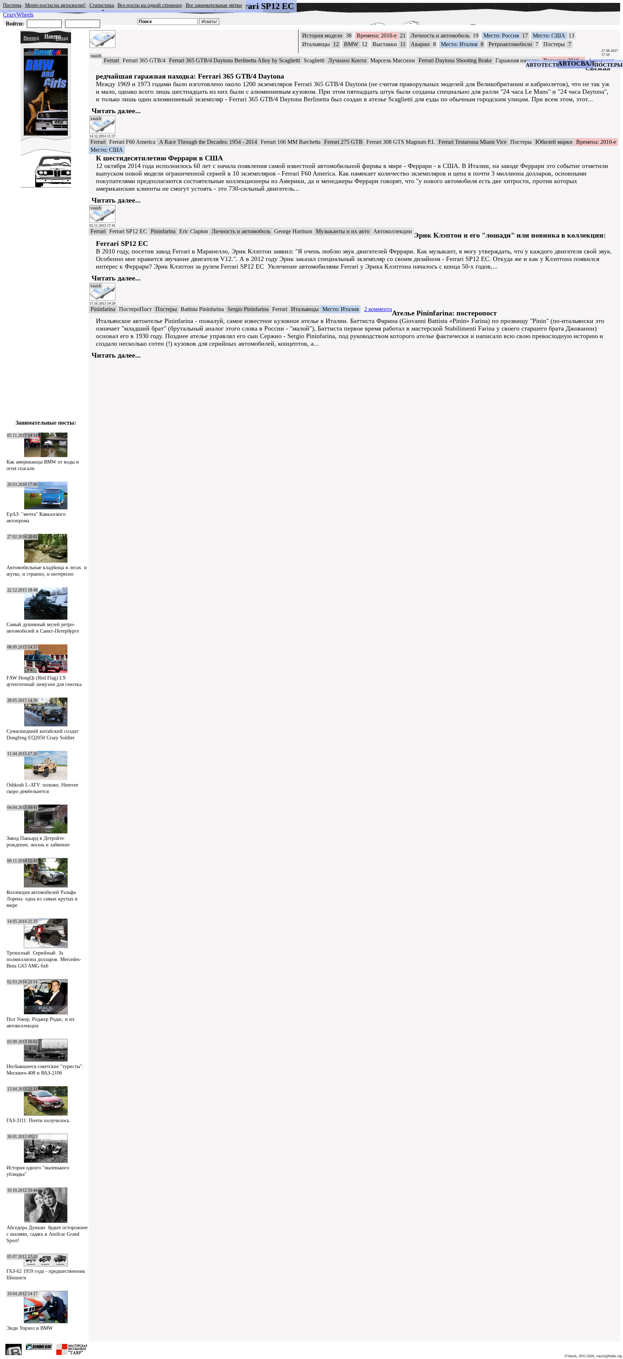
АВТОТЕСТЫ (543, 65)
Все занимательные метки (214, 5)
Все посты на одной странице (150, 5)
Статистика (101, 5)
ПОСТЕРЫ (608, 65)
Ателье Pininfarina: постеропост (444, 313)
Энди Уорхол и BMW (29, 1328)
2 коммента (378, 309)
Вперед (31, 38)
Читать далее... (116, 111)
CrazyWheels (18, 15)
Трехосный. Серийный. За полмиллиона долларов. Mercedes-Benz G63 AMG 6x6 (43, 959)
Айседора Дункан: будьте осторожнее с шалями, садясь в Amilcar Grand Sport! (47, 1234)
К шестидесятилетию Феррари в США (159, 158)
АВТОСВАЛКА (581, 63)
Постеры (12, 5)
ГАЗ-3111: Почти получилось (37, 1120)
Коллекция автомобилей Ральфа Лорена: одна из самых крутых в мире (42, 899)
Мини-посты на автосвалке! (55, 5)
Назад (62, 38)
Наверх (52, 36)
